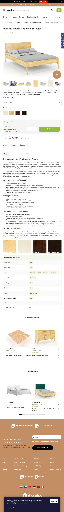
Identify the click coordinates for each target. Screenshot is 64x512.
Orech (45, 273)
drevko (41, 476)
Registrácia (59, 5)
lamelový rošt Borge (17, 235)
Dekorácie (53, 459)
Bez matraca (33, 293)
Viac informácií (23, 504)
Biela (39, 273)
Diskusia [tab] (29, 154)
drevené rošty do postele (22, 233)
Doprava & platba (30, 5)
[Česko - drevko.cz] (25, 487)
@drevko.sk (28, 476)
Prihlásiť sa (46, 448)
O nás (4, 5)
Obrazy (52, 462)
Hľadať (52, 10)
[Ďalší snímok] (60, 57)
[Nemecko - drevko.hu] (34, 487)
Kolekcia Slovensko (56, 469)
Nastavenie (11, 508)
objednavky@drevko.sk (24, 426)
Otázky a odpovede (19, 462)
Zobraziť (43, 1)
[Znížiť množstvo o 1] (28, 129)
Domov (5, 459)
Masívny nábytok (39, 462)
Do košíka (49, 129)
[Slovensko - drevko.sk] (21, 487)
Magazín (5, 469)
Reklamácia (17, 469)
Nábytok (36, 459)
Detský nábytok (38, 466)
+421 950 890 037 (46, 426)
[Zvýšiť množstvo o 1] (35, 129)
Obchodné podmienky (20, 466)
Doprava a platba (19, 459)
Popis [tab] (6, 154)
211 (31, 267)
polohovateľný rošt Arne (42, 237)
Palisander (53, 273)
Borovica (32, 273)
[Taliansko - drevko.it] (43, 487)
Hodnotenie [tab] (17, 154)
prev (4, 343)
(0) (12, 32)
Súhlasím (54, 501)
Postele (36, 469)
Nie (31, 283)
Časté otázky (19, 5)
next (60, 343)
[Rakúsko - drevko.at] (38, 487)
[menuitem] (5, 17)
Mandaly (52, 466)
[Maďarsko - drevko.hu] (29, 487)
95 (31, 262)
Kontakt (11, 5)
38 (31, 298)
